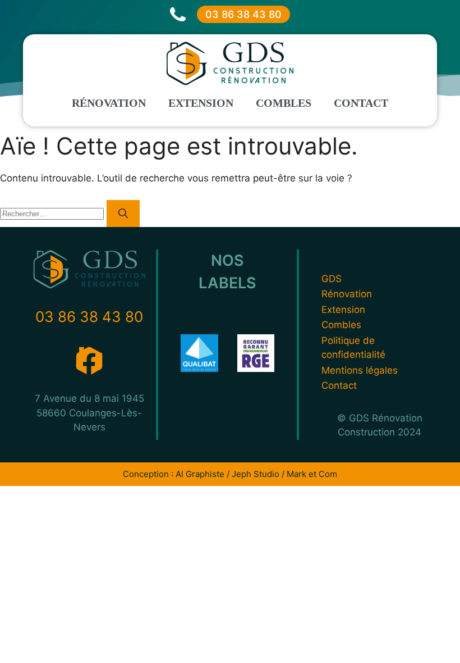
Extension (200, 103)
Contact (361, 103)
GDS (331, 278)
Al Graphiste (200, 474)
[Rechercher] (123, 213)
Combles (283, 103)
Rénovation (109, 103)
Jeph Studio (255, 474)
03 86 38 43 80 (243, 14)
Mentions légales (359, 370)
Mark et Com (312, 474)
